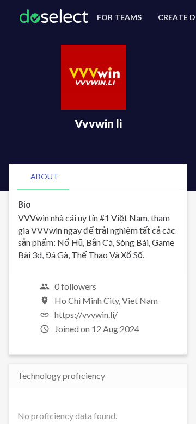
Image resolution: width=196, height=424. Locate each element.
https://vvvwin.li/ (86, 314)
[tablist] (98, 177)
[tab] (44, 177)
